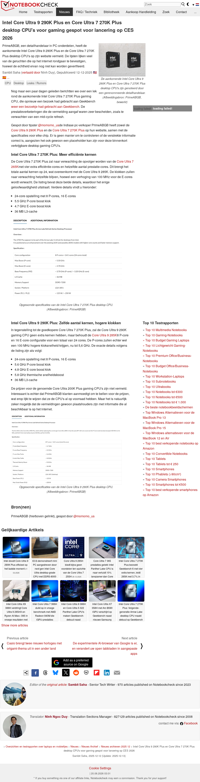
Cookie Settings (100, 768)
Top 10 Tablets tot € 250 (161, 464)
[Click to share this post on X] (66, 672)
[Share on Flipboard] (96, 672)
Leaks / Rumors (36, 83)
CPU (8, 83)
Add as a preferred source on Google (76, 662)
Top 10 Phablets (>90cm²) (163, 474)
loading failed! (142, 108)
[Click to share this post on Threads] (45, 673)
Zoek (166, 12)
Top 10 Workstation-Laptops (164, 376)
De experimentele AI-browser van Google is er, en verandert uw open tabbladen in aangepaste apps (104, 648)
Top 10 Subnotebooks (160, 381)
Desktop (19, 83)
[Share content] (26, 672)
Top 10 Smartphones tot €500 (164, 484)
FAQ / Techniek (86, 12)
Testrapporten (43, 12)
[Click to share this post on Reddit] (76, 672)
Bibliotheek (111, 12)
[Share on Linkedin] (106, 672)
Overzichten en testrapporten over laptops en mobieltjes (37, 746)
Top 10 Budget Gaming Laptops (166, 340)
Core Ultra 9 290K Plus (27, 130)
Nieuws (64, 12)
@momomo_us (48, 125)
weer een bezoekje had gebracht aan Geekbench (45, 106)
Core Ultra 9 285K (104, 335)
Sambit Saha (77, 684)
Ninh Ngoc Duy (56, 716)
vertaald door (31, 72)
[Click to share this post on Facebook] (35, 673)
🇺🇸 (95, 72)
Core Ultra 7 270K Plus (69, 130)
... (195, 12)
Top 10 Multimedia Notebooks (166, 330)
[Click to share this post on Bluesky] (55, 673)
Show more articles (14, 625)
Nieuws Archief (89, 746)
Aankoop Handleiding (141, 12)
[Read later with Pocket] (86, 672)
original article (57, 684)
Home (23, 12)
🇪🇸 (4, 77)
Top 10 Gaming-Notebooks (164, 335)
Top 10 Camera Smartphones (165, 479)
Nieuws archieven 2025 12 (115, 746)
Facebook (190, 723)
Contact (181, 12)
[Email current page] (117, 673)
